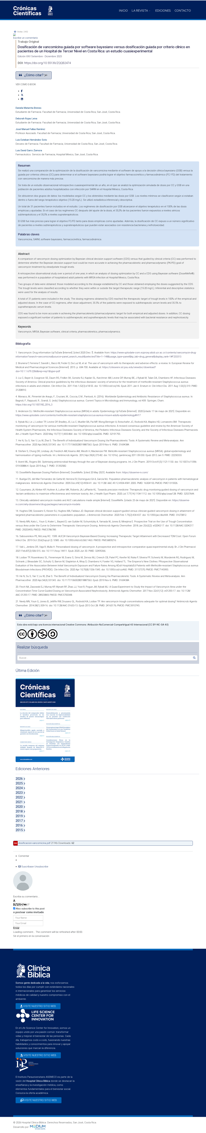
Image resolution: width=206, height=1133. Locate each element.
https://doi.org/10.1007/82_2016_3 (34, 404)
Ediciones (163, 10)
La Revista (140, 10)
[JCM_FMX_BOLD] (14, 905)
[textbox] (103, 893)
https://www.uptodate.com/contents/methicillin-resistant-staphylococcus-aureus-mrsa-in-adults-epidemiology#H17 (78, 415)
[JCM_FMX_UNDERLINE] (18, 905)
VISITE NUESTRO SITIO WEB (39, 1006)
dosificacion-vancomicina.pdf (34, 843)
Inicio (123, 10)
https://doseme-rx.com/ (135, 472)
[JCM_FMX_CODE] (22, 905)
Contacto (183, 10)
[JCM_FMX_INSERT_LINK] (28, 905)
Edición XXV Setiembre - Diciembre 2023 (40, 56)
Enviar (16, 928)
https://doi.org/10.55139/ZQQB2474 (47, 63)
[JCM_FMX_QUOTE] (25, 905)
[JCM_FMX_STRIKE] (20, 905)
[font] (14, 901)
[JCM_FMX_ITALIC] (16, 905)
